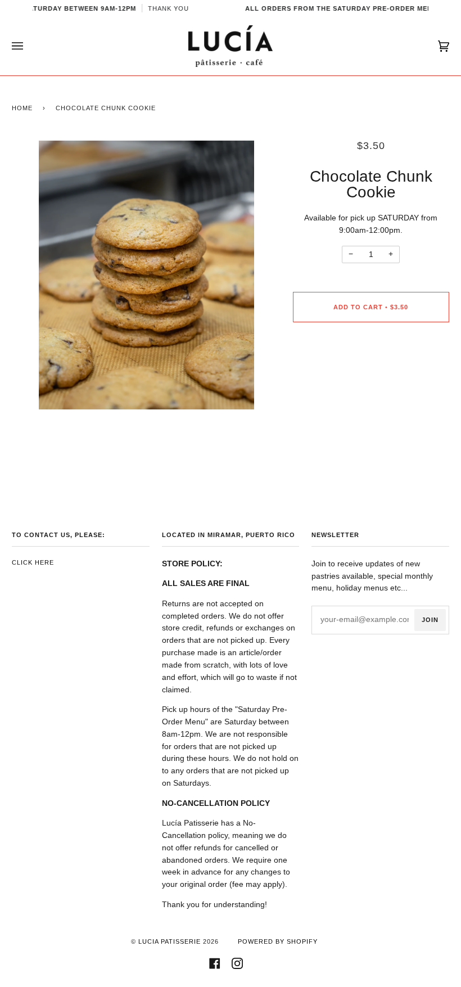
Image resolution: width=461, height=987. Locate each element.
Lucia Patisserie (169, 941)
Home (22, 108)
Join (430, 619)
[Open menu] (29, 46)
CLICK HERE (33, 562)
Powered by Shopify (278, 941)
